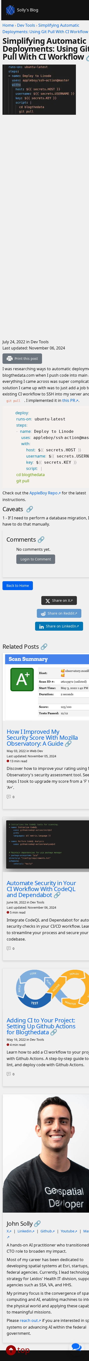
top (23, 1349)
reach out (29, 1320)
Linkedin (25, 1231)
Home (8, 25)
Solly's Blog (27, 10)
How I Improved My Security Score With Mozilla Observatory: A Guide (42, 737)
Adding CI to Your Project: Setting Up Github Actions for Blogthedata (41, 1026)
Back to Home (17, 585)
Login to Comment (36, 559)
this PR (68, 400)
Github (46, 1231)
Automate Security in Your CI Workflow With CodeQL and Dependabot (41, 889)
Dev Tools (26, 25)
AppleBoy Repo (43, 493)
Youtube (67, 1231)
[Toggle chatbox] (76, 1348)
